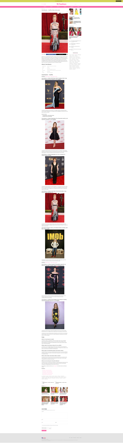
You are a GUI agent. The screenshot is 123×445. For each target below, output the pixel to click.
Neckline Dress (76, 62)
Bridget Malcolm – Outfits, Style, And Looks (51, 262)
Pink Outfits (72, 64)
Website (56, 422)
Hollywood (70, 61)
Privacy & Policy (74, 437)
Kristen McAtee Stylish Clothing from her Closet (77, 18)
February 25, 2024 (43, 11)
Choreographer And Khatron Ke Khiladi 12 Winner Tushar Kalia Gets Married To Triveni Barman (77, 22)
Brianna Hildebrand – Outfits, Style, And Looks (48, 373)
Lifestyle (58, 6)
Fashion (45, 6)
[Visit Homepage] (61, 4)
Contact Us (80, 437)
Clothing (48, 11)
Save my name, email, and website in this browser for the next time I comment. (50, 425)
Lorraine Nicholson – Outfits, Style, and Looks (48, 115)
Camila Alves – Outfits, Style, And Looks (47, 370)
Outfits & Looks (79, 63)
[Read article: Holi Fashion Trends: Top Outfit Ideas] (55, 390)
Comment (43, 411)
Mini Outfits (71, 62)
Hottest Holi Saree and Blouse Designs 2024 (63, 393)
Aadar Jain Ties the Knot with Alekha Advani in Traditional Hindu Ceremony (63, 403)
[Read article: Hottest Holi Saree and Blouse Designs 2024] (64, 390)
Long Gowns (78, 61)
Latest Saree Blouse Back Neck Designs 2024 (76, 49)
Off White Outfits (75, 63)
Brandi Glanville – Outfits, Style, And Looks (47, 371)
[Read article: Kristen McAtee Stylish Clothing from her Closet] (71, 18)
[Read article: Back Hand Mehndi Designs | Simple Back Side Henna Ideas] (75, 31)
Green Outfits (75, 60)
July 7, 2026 (43, 405)
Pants (70, 64)
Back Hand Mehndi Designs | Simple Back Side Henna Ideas (74, 37)
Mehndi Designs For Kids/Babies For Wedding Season (75, 44)
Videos (78, 6)
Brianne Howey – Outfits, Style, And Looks (47, 374)
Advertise (71, 437)
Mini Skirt (73, 62)
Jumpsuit (73, 61)
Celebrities (71, 6)
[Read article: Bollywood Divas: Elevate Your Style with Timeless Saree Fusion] (55, 399)
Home (42, 8)
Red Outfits (79, 64)
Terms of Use (78, 437)
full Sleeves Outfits (71, 60)
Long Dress (76, 61)
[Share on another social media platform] (67, 54)
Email (42, 422)
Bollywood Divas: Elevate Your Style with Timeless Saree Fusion (54, 403)
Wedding (65, 6)
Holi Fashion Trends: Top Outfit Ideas (47, 116)
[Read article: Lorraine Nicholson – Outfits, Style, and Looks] (46, 390)
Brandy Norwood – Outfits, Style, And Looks (47, 372)
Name (42, 419)
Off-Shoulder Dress (71, 63)
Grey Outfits (78, 60)
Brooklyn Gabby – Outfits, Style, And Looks (51, 76)
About (69, 437)
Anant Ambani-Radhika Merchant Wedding (75, 46)
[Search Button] (80, 4)
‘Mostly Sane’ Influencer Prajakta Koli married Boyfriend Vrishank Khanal (45, 403)
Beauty (51, 6)
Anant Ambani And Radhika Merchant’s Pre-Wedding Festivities (76, 41)
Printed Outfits (75, 64)
